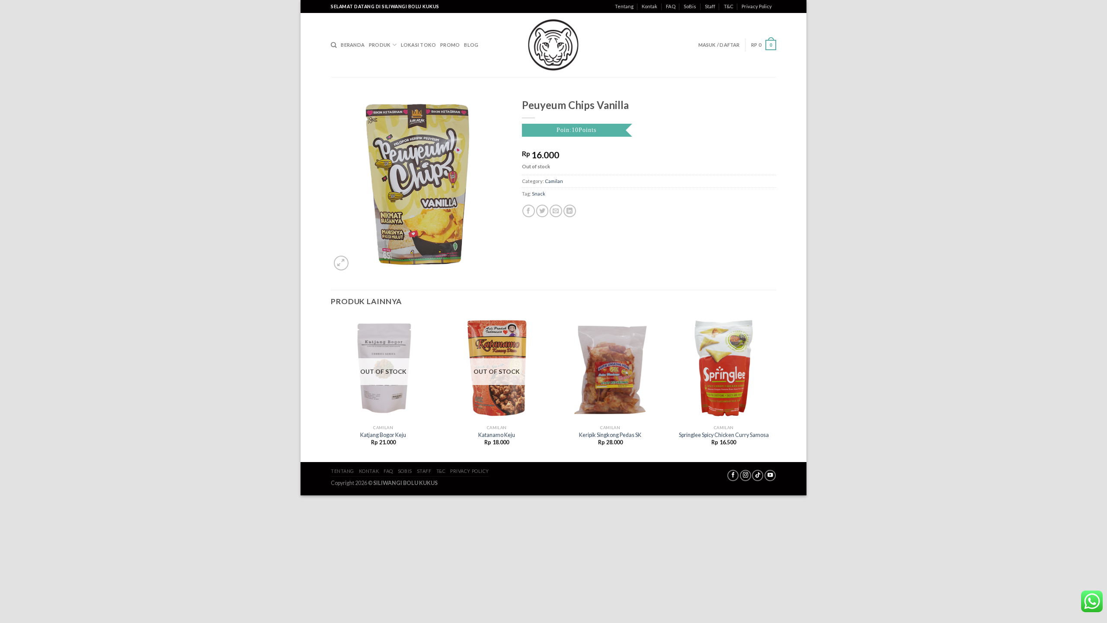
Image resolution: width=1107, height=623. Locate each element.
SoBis (690, 6)
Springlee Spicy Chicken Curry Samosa (724, 435)
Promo (450, 45)
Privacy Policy (757, 6)
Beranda (353, 45)
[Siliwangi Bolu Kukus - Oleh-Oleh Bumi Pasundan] (553, 45)
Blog (471, 45)
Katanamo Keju (496, 435)
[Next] (775, 388)
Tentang (624, 6)
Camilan (554, 181)
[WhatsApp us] (1092, 601)
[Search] (333, 45)
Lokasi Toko (418, 45)
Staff (710, 6)
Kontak (649, 6)
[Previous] (331, 388)
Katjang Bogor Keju (383, 435)
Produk (379, 45)
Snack (538, 193)
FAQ (670, 6)
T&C (728, 6)
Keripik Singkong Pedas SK (610, 435)
